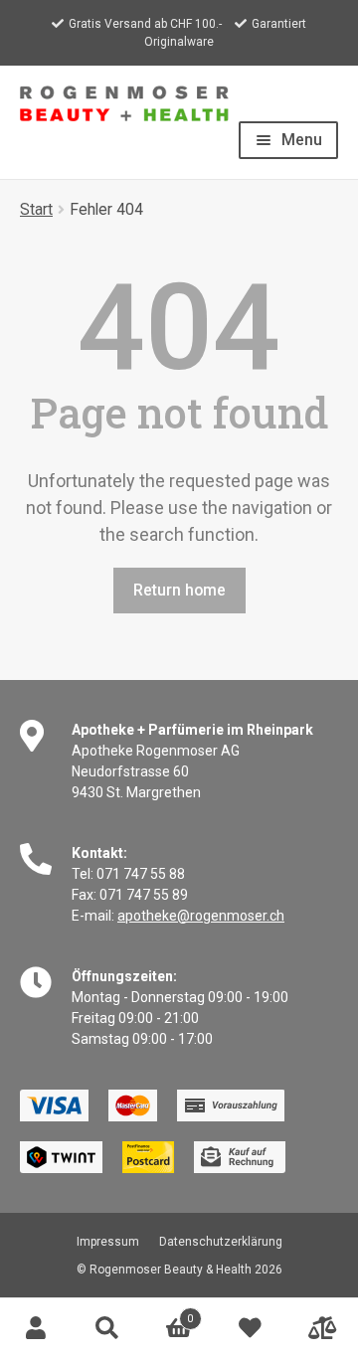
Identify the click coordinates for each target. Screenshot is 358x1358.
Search (107, 1328)
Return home (179, 590)
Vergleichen (322, 1328)
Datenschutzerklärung (220, 1242)
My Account (36, 1328)
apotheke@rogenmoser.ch (200, 916)
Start (36, 209)
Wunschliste (250, 1328)
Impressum (108, 1242)
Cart (168, 1312)
